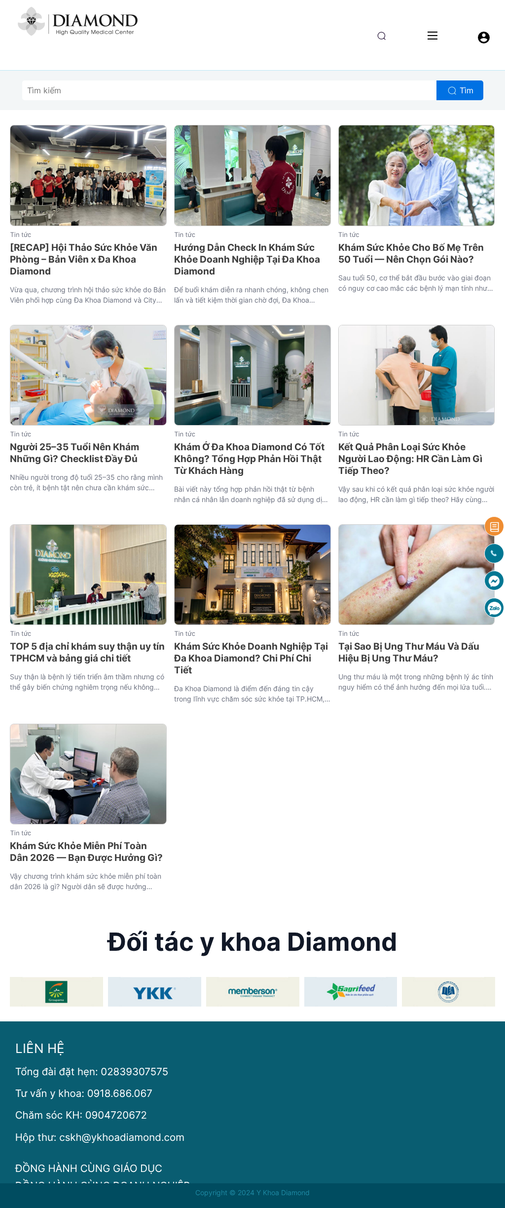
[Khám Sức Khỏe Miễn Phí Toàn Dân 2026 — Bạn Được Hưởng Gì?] (88, 774)
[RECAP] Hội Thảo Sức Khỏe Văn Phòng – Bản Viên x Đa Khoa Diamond (83, 259)
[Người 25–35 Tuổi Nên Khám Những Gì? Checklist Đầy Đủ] (88, 375)
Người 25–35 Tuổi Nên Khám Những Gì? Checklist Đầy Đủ (74, 453)
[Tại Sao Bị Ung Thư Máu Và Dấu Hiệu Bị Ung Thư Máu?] (416, 574)
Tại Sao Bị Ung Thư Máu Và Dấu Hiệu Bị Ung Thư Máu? (408, 652)
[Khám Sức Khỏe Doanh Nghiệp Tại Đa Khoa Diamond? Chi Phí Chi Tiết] (252, 574)
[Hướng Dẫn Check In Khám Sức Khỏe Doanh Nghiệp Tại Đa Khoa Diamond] (252, 175)
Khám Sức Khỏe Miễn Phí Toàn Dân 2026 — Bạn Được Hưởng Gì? (86, 851)
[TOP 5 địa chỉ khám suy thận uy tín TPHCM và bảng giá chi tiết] (88, 574)
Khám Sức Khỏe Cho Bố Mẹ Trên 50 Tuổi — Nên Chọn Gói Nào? (411, 253)
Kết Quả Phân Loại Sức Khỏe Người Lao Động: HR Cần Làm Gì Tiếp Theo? (410, 458)
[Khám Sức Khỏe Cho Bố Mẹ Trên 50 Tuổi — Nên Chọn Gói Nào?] (416, 175)
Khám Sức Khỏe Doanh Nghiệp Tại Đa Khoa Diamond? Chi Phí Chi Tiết (251, 658)
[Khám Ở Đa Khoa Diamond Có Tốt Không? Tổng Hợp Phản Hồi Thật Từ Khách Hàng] (252, 375)
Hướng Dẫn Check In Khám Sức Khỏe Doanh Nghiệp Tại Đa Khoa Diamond (247, 259)
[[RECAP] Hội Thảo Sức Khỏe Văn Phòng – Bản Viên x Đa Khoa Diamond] (88, 175)
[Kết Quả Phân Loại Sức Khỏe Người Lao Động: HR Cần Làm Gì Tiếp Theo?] (416, 375)
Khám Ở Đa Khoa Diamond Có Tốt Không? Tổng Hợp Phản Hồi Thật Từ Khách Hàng (249, 458)
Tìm (466, 90)
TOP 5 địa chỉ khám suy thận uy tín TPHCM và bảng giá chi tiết (87, 652)
